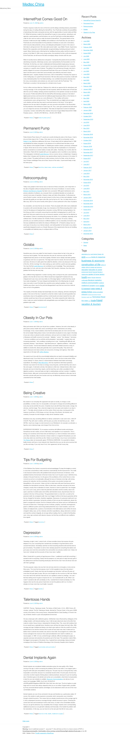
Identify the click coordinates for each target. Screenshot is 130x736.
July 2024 (86, 68)
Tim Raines (26, 440)
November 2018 (88, 137)
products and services (92, 294)
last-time (41, 167)
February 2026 (87, 47)
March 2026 (86, 44)
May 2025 (86, 62)
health (49, 714)
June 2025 (86, 59)
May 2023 (86, 77)
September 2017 (88, 155)
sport (91, 297)
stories (41, 589)
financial (95, 272)
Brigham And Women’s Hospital (32, 191)
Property (99, 294)
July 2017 (86, 161)
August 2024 (87, 65)
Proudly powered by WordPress (44, 733)
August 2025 (87, 53)
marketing (98, 280)
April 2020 (86, 101)
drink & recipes (90, 267)
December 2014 (88, 200)
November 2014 (88, 203)
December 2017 (88, 149)
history (89, 277)
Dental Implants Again (39, 657)
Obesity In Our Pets (37, 317)
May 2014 (86, 218)
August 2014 (87, 209)
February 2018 (87, 146)
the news (85, 300)
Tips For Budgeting (37, 459)
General (85, 242)
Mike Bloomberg (43, 362)
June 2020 (86, 95)
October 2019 (87, 116)
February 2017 (87, 167)
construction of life (91, 264)
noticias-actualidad (57, 167)
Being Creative (34, 392)
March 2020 (86, 104)
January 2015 (87, 197)
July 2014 (86, 212)
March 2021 (86, 92)
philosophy (85, 294)
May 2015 (86, 191)
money (97, 285)
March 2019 (86, 131)
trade (93, 300)
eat (95, 267)
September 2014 (88, 206)
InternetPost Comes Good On (45, 18)
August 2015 (87, 182)
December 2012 (88, 233)
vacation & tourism (91, 304)
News (31, 118)
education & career (95, 269)
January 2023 (87, 89)
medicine (101, 283)
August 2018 (87, 143)
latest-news (47, 167)
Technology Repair (98, 297)
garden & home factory (96, 274)
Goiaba (28, 244)
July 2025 (86, 56)
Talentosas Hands (36, 599)
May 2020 (86, 98)
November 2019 (88, 113)
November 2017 (88, 152)
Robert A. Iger (27, 141)
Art (103, 254)
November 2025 (88, 50)
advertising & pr (86, 254)
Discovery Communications (55, 679)
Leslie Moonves (44, 154)
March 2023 (86, 83)
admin (41, 23)
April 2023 (86, 80)
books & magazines (98, 257)
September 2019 (88, 119)
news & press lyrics (44, 118)
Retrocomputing (35, 177)
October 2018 (87, 140)
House (93, 277)
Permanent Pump (36, 127)
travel (99, 300)
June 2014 (86, 215)
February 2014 (87, 227)
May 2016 (86, 176)
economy (41, 522)
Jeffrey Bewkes (44, 352)
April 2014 (86, 221)
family (90, 272)
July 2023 (86, 71)
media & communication (90, 282)
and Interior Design (96, 254)
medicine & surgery (57, 714)
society (88, 297)
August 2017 (87, 158)
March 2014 (86, 224)
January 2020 (87, 110)
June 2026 (86, 41)
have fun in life (43, 714)
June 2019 (86, 125)
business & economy (93, 260)
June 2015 (86, 188)
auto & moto (88, 257)
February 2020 (87, 107)
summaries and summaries (47, 647)
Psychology (84, 297)
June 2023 (86, 74)
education (85, 269)
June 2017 (86, 164)
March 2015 (86, 194)
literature (91, 280)
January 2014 (87, 230)
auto (84, 256)
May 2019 (86, 128)
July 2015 (86, 185)
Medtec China (33, 4)
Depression (31, 532)
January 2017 (87, 170)
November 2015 (88, 179)
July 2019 (86, 122)
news (93, 288)
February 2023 (87, 86)
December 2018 (88, 134)
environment (42, 307)
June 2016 (86, 173)
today (89, 300)
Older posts (26, 721)
